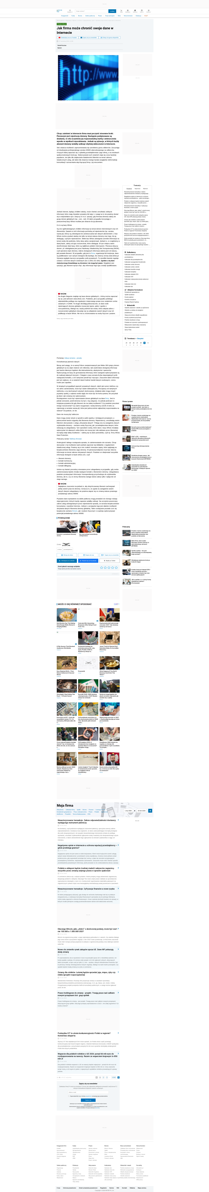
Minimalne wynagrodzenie (127, 1170)
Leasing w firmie (100, 809)
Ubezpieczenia (76, 1152)
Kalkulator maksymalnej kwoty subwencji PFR (136, 280)
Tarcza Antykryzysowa (79, 814)
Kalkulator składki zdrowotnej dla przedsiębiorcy (134, 256)
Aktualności (60, 809)
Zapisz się (88, 1100)
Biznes (80, 15)
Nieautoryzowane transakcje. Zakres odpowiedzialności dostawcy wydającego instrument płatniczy (136, 192)
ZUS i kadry (60, 1154)
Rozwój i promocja (61, 1173)
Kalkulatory (131, 252)
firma (93, 253)
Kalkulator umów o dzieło (132, 267)
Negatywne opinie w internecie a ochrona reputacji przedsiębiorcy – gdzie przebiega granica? (136, 197)
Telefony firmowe (75, 439)
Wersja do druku (68, 555)
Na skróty (139, 1165)
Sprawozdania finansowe (126, 1156)
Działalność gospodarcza (132, 292)
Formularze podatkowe (142, 1175)
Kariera (111, 1188)
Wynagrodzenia (77, 1150)
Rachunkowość (61, 1150)
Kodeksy (91, 1177)
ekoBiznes (60, 814)
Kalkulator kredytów (130, 271)
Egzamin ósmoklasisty (78, 1179)
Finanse (91, 809)
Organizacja (60, 1168)
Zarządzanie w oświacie (79, 1175)
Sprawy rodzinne (93, 1148)
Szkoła (74, 1170)
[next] (118, 1077)
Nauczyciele (76, 1171)
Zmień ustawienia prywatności (88, 1188)
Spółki (78, 809)
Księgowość (64, 15)
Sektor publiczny (90, 15)
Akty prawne (92, 1165)
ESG (89, 814)
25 (130, 343)
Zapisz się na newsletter (112, 555)
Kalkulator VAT (129, 276)
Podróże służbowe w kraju (132, 320)
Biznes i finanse (108, 1148)
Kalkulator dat (129, 286)
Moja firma (68, 20)
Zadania (59, 1171)
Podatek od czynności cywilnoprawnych (136, 322)
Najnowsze (137, 188)
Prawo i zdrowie (93, 1160)
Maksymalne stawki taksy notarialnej (135, 325)
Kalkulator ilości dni (130, 284)
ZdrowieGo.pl (139, 1168)
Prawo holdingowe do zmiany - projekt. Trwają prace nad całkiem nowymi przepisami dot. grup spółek (135, 225)
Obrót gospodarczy (62, 1152)
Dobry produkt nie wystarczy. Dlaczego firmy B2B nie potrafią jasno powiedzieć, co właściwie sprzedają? (137, 239)
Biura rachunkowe (125, 1146)
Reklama (132, 1188)
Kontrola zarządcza (130, 299)
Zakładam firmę (70, 809)
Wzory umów (139, 1173)
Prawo (100, 15)
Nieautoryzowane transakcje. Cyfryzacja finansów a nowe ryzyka (135, 206)
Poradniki (68, 814)
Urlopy (74, 1154)
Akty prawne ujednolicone (95, 1175)
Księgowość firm (61, 1146)
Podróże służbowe (125, 1173)
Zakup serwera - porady (73, 358)
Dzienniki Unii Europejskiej (95, 1173)
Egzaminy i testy (77, 1173)
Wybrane (145, 188)
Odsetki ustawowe (125, 1175)
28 (141, 343)
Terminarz (131, 338)
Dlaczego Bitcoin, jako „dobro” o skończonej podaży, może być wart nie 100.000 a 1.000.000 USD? (137, 211)
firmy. (107, 398)
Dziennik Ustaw (92, 1168)
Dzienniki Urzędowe (94, 1171)
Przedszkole (76, 1168)
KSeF (146, 15)
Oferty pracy (139, 1179)
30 (148, 343)
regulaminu (88, 1096)
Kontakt (124, 1188)
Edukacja (138, 15)
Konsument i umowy (94, 1152)
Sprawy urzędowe (93, 1154)
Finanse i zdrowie (109, 1158)
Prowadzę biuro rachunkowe (127, 1150)
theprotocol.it (139, 1177)
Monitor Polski (92, 1170)
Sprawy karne (92, 1150)
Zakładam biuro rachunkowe (127, 1148)
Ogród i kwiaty (140, 1156)
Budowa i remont (140, 1154)
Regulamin (103, 1188)
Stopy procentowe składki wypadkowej (136, 315)
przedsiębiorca (68, 549)
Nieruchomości (128, 15)
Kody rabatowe (140, 1171)
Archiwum (138, 1170)
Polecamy (126, 527)
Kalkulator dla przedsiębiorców (134, 259)
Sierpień (140, 338)
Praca (90, 1156)
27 (137, 343)
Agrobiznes (104, 812)
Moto (119, 15)
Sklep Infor (91, 1158)
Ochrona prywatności (69, 1188)
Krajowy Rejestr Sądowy (132, 302)
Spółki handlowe (129, 294)
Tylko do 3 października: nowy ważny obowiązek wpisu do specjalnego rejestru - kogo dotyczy (136, 244)
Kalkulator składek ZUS (131, 274)
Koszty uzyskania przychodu (133, 317)
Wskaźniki (131, 305)
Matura (74, 1177)
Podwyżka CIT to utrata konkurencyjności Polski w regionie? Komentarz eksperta (136, 229)
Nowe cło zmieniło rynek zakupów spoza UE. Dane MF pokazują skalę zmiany (136, 215)
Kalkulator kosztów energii (132, 269)
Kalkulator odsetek (109, 1173)
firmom (74, 511)
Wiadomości (139, 1148)
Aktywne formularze (135, 290)
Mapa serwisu (142, 1188)
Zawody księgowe (61, 1156)
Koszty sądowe (129, 297)
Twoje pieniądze (110, 15)
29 (144, 343)
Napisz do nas (90, 555)
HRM (74, 1158)
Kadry (73, 15)
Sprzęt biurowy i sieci (88, 20)
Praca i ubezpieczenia (80, 812)
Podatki (97, 812)
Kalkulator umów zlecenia (132, 264)
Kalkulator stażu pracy (110, 1175)
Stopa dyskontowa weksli (132, 327)
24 (126, 343)
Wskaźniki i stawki (125, 1165)
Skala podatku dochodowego (127, 1177)
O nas (58, 1188)
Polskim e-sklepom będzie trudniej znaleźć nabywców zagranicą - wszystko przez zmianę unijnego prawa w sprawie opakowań (136, 202)
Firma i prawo (127, 401)
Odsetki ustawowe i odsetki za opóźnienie (137, 307)
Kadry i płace (60, 1175)
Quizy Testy (128, 329)
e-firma (60, 549)
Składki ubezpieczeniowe (126, 1171)
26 (133, 343)
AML (121, 1158)
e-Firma (80, 20)
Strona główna (60, 20)
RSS (118, 1188)
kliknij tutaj (97, 1107)
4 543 (114, 1077)
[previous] (97, 1077)
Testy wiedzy (76, 1181)
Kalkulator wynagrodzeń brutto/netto (135, 262)
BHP (74, 1156)
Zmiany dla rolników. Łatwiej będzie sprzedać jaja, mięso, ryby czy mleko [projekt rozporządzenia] (137, 220)
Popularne (129, 188)
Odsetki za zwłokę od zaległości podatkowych (134, 311)
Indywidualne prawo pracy (79, 1148)
